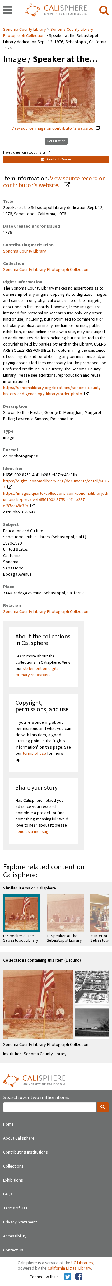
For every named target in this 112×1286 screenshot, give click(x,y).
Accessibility (14, 1236)
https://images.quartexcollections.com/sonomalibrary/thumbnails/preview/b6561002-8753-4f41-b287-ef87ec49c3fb (55, 499)
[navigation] (7, 10)
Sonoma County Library (25, 29)
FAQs (8, 1194)
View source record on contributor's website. (54, 182)
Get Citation (56, 141)
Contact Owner (58, 159)
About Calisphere (19, 1138)
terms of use (34, 753)
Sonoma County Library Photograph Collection (45, 270)
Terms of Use (15, 1208)
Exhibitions (13, 1180)
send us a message (33, 832)
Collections (13, 1166)
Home (8, 1124)
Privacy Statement (20, 1222)
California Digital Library (69, 1268)
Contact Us (13, 1250)
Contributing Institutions (25, 1152)
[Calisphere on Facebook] (78, 1277)
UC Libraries (82, 1263)
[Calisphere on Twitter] (67, 1277)
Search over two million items (36, 1097)
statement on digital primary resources (38, 672)
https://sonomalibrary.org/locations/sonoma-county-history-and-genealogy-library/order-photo (52, 391)
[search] (104, 10)
